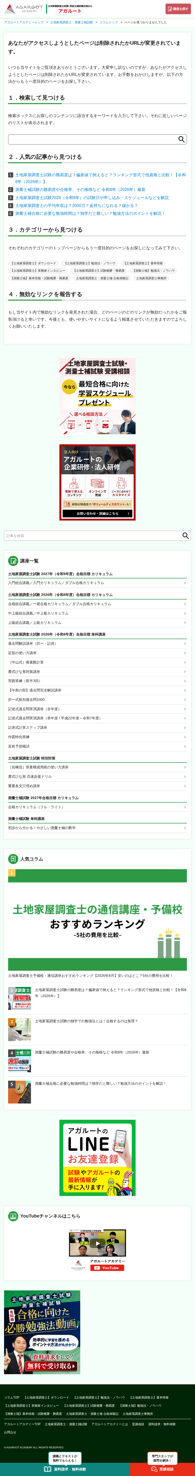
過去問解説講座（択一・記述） (33, 643)
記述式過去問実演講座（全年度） (34, 709)
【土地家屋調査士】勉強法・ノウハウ (90, 263)
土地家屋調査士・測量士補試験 (66, 1424)
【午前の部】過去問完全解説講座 (34, 690)
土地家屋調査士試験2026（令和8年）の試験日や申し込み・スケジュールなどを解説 (92, 198)
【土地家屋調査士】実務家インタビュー (37, 270)
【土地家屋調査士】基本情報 (143, 263)
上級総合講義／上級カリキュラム (34, 623)
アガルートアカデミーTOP (22, 1424)
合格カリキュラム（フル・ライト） (36, 807)
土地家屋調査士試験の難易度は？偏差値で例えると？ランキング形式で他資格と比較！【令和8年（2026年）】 (110, 993)
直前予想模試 (18, 746)
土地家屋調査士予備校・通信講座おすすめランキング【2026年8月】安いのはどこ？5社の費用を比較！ (90, 976)
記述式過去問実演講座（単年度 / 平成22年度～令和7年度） (55, 718)
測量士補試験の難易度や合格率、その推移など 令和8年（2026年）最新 (80, 189)
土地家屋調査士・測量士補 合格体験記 (102, 278)
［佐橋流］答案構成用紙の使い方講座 (38, 767)
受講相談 (138, 1424)
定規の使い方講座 (22, 653)
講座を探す (180, 9)
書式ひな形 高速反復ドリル (30, 776)
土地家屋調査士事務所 (151, 278)
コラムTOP (11, 1397)
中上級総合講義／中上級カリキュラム (38, 613)
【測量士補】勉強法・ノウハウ (153, 270)
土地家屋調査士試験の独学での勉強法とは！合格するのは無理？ (86, 1021)
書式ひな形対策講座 (24, 672)
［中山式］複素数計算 (26, 662)
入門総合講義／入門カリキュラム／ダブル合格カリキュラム (56, 583)
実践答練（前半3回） (25, 681)
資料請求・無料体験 (162, 1424)
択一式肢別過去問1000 (26, 700)
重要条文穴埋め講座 (24, 786)
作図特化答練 (18, 737)
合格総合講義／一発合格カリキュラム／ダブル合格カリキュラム (59, 604)
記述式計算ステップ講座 (27, 727)
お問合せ (10, 1432)
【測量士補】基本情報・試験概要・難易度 (39, 278)
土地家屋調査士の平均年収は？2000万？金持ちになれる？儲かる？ (76, 205)
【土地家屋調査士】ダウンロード (33, 263)
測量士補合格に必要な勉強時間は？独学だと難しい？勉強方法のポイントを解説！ (90, 213)
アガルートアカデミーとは (109, 1424)
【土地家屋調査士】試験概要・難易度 (99, 270)
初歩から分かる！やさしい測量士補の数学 (42, 828)
